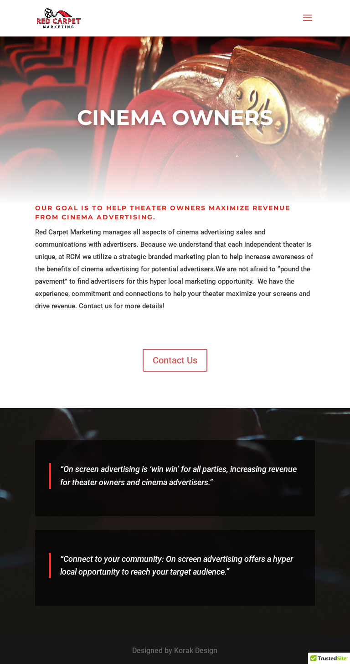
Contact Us (175, 360)
